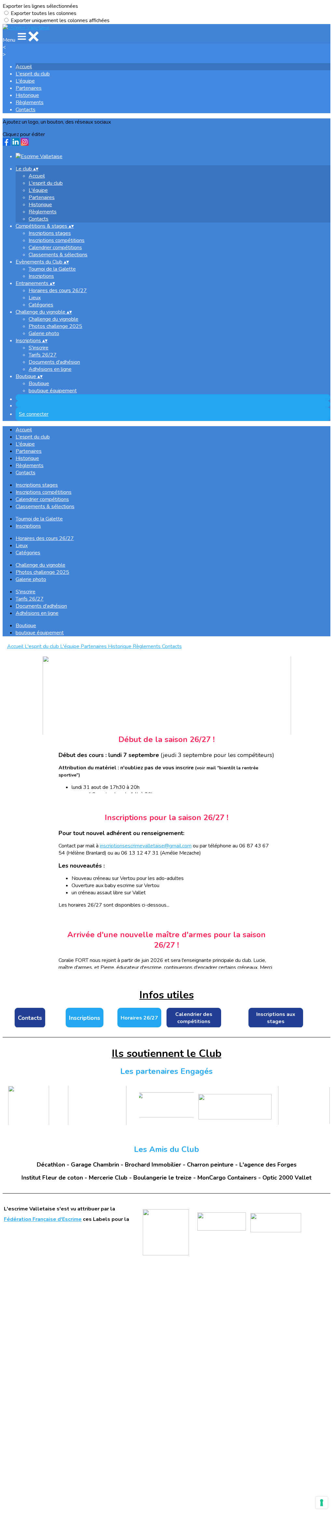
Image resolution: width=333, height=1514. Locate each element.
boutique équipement (53, 390)
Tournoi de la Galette (52, 269)
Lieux (35, 297)
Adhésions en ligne (50, 369)
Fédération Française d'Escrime (43, 1219)
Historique (27, 95)
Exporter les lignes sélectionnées (40, 6)
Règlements (30, 102)
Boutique (39, 383)
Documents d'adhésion (54, 362)
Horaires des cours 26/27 (58, 290)
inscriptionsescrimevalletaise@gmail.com (146, 845)
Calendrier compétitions (55, 247)
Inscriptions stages (50, 233)
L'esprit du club (33, 73)
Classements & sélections (58, 254)
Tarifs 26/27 (43, 354)
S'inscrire (38, 347)
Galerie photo (44, 333)
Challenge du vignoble (53, 319)
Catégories (41, 304)
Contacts (25, 109)
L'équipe (25, 81)
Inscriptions (41, 276)
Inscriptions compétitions (57, 240)
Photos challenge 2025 (55, 326)
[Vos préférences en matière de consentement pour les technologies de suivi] (321, 1502)
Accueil (24, 66)
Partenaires (29, 88)
